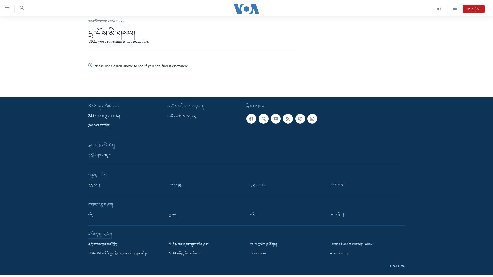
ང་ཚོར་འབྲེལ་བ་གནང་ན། (182, 116)
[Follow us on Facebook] (251, 119)
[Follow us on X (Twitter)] (263, 119)
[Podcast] (300, 119)
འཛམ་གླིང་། (337, 214)
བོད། (90, 214)
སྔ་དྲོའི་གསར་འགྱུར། (99, 155)
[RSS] (288, 119)
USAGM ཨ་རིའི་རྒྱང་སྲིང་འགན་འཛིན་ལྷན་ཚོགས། (118, 253)
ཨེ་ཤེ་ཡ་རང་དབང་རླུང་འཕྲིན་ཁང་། (189, 244)
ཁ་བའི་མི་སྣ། (337, 185)
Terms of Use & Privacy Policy (351, 244)
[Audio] (439, 9)
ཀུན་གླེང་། (94, 185)
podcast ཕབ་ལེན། (99, 125)
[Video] (455, 9)
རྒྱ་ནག (173, 214)
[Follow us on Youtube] (276, 119)
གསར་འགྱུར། (176, 185)
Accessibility (339, 253)
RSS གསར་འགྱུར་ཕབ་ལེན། (104, 116)
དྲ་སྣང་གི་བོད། (258, 185)
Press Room (258, 253)
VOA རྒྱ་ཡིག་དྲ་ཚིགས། (263, 244)
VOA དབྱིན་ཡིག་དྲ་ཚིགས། (185, 253)
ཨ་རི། (252, 214)
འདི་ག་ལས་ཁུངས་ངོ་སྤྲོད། (103, 244)
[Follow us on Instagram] (312, 119)
